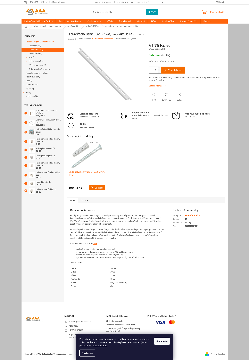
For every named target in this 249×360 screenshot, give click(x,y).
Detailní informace (157, 85)
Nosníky (32, 57)
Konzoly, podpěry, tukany (37, 73)
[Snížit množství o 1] (159, 71)
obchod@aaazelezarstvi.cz (80, 321)
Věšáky (29, 80)
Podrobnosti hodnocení (102, 38)
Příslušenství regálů (37, 65)
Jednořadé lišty (36, 49)
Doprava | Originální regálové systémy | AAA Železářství (123, 330)
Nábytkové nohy (33, 76)
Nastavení (87, 353)
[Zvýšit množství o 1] (159, 68)
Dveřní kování (32, 84)
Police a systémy (36, 61)
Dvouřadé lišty (36, 53)
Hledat (152, 12)
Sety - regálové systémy (39, 69)
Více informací (100, 345)
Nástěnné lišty (35, 45)
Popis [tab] (72, 200)
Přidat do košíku (175, 70)
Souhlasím (162, 341)
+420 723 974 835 (76, 330)
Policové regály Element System (40, 41)
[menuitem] (39, 21)
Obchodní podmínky (103, 2)
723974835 (73, 326)
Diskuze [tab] (84, 200)
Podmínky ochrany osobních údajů (133, 2)
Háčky (28, 92)
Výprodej (30, 88)
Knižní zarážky (32, 96)
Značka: (125, 38)
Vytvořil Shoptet (218, 354)
